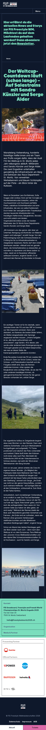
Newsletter (25, 43)
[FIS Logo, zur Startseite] (10, 4)
